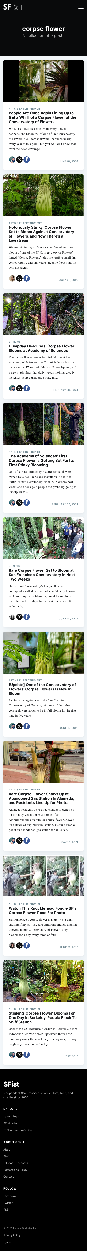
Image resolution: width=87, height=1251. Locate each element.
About (7, 1149)
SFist (11, 1084)
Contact (8, 1176)
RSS (5, 1209)
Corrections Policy (15, 1169)
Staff (6, 1156)
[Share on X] (19, 159)
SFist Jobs (10, 1123)
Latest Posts (11, 1116)
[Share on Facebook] (26, 159)
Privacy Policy (11, 1235)
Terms (7, 1242)
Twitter (8, 1202)
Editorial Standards (15, 1163)
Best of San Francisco (17, 1130)
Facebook (9, 1196)
